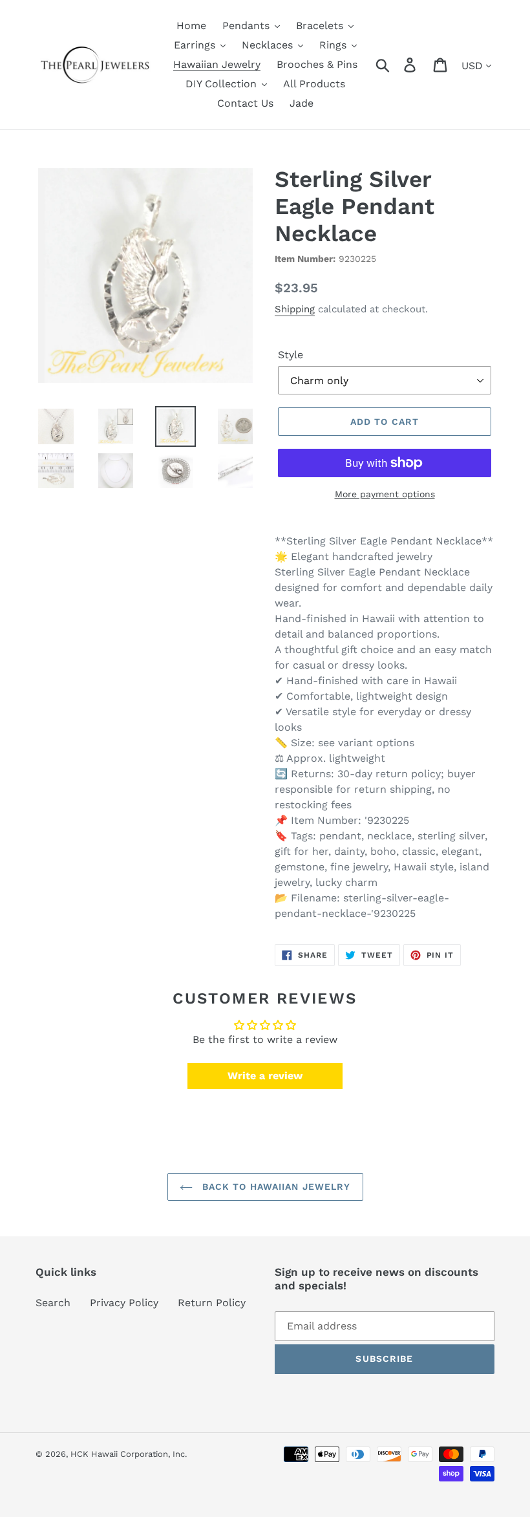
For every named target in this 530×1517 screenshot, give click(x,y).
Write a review (265, 1076)
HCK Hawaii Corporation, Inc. (128, 1454)
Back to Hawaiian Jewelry (275, 1186)
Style (290, 355)
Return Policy (212, 1302)
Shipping (295, 309)
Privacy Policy (124, 1302)
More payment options (385, 494)
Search (53, 1302)
